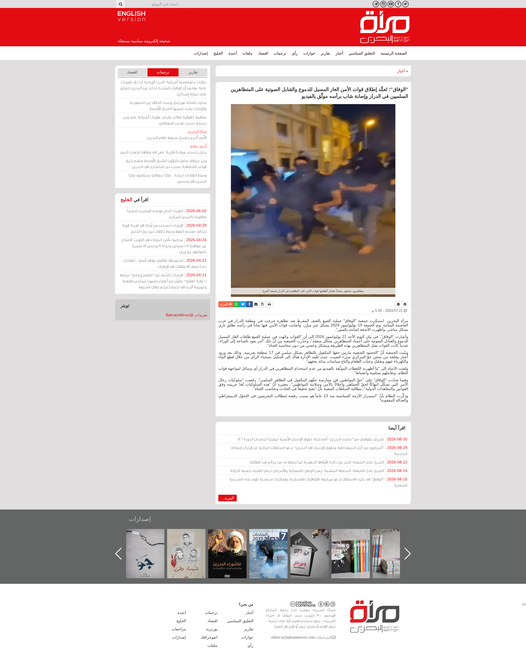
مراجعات (178, 629)
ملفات (247, 53)
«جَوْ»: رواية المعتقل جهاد (191, 538)
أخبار (339, 53)
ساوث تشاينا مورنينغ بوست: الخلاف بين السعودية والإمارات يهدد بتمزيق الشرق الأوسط (168, 105)
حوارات (309, 53)
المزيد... (227, 498)
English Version (131, 16)
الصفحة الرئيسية (394, 53)
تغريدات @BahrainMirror (186, 315)
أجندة (232, 53)
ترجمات (280, 53)
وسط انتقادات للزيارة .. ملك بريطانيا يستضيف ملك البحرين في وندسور (167, 178)
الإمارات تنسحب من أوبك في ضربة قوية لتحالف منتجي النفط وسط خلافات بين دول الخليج (164, 228)
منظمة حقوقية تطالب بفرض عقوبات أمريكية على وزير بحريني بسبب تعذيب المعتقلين (165, 120)
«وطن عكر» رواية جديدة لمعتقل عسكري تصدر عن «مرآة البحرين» (356, 545)
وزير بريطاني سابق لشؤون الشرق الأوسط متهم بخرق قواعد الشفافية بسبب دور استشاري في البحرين (166, 163)
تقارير (325, 53)
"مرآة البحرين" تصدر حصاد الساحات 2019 (397, 541)
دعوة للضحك (150, 535)
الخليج (218, 53)
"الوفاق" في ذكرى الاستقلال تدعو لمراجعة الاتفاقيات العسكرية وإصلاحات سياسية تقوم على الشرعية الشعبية (318, 482)
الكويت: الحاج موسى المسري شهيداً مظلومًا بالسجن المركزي (167, 214)
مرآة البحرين (385, 27)
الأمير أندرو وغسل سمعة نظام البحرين (177, 134)
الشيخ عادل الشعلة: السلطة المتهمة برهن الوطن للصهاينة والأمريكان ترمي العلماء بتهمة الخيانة (318, 470)
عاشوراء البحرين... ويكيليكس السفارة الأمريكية (274, 541)
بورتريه (212, 629)
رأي (295, 53)
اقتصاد (263, 53)
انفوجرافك (209, 637)
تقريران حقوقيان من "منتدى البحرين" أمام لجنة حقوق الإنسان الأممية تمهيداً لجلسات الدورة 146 (322, 439)
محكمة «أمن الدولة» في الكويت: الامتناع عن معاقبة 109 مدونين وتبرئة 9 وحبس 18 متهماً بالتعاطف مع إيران (164, 246)
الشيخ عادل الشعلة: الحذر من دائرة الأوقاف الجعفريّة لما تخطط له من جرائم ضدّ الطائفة (328, 462)
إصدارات (201, 53)
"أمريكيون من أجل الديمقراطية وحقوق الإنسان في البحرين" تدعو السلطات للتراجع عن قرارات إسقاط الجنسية (319, 450)
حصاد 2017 (315, 535)
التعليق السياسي (362, 53)
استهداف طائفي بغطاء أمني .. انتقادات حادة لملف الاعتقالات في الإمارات (165, 263)
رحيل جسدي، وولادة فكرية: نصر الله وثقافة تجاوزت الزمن (163, 149)
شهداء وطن (233, 535)
